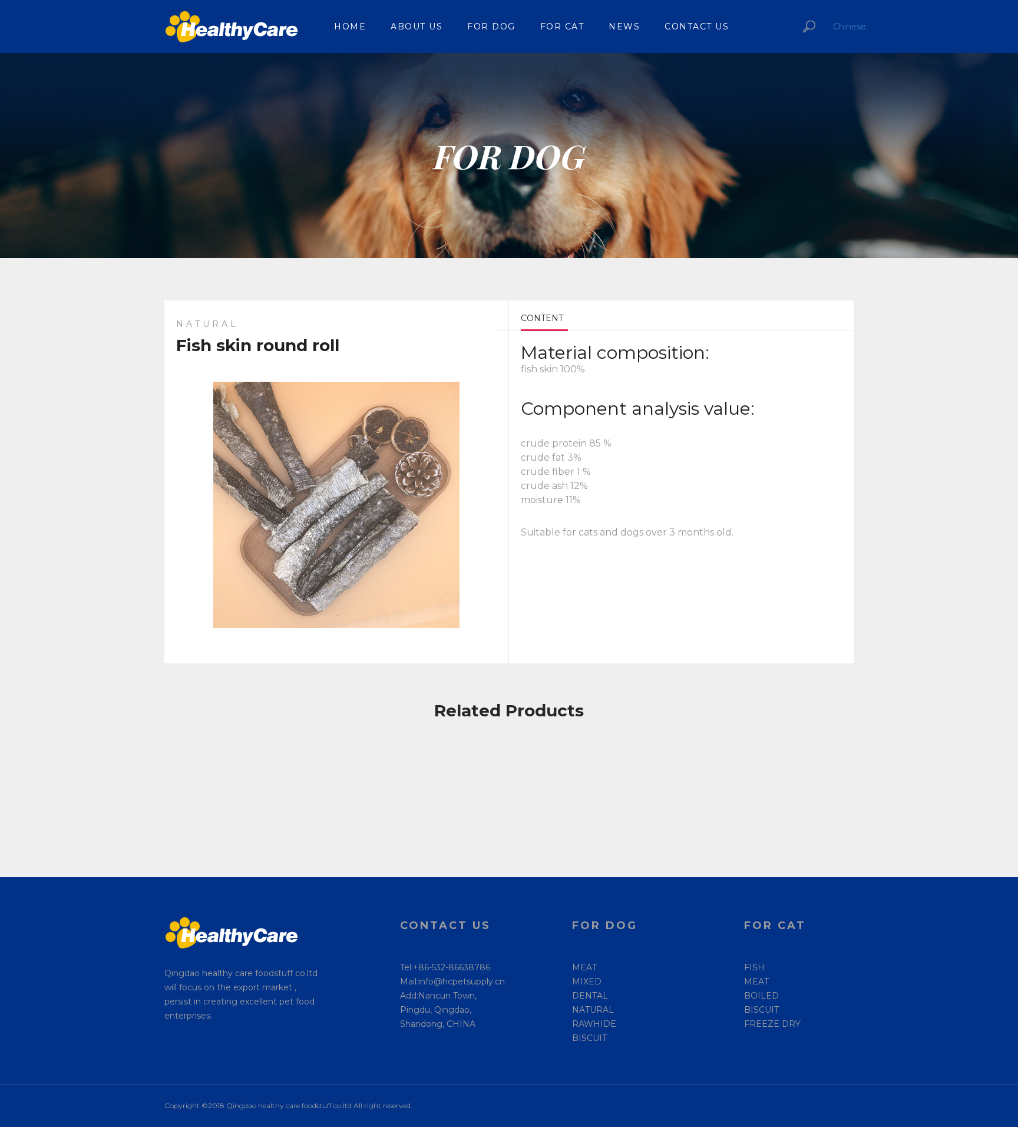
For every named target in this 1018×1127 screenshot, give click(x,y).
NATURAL (593, 1009)
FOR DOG (491, 26)
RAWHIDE (594, 1024)
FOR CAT (562, 26)
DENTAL (590, 995)
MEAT (584, 967)
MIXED (586, 981)
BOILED (761, 995)
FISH (754, 967)
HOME (350, 26)
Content (542, 318)
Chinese (849, 26)
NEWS (624, 26)
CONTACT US (697, 26)
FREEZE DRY (772, 1024)
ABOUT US (416, 26)
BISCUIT (589, 1038)
